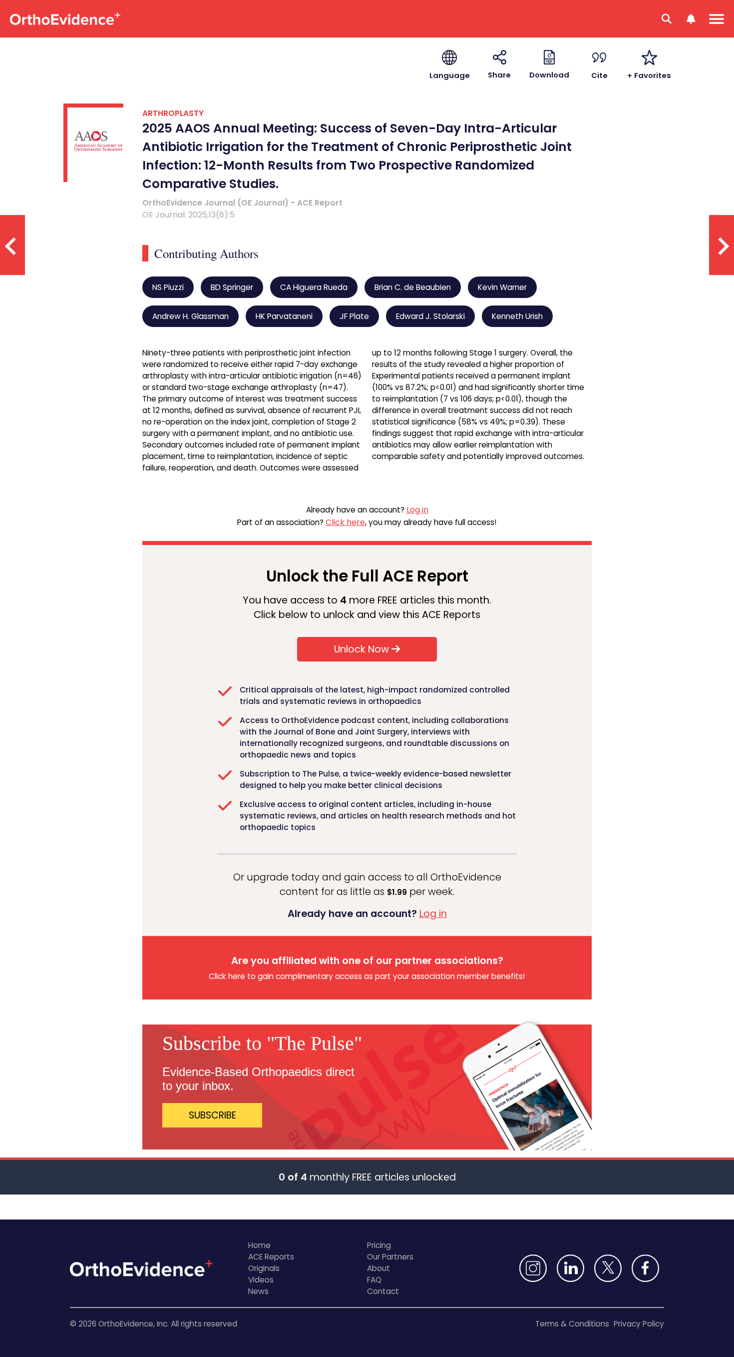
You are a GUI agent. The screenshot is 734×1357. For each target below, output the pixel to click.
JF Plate (354, 316)
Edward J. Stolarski (430, 316)
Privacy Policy (639, 1323)
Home (259, 1245)
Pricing (379, 1245)
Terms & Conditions (572, 1323)
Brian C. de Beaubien (412, 287)
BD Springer (232, 287)
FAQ (374, 1279)
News (258, 1291)
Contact (383, 1291)
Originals (264, 1268)
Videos (261, 1279)
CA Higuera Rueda (314, 287)
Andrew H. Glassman (190, 316)
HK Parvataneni (284, 316)
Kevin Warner (502, 287)
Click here (345, 522)
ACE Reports (271, 1257)
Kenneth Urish (517, 316)
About (378, 1268)
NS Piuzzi (168, 287)
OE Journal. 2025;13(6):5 (188, 214)
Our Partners (390, 1257)
